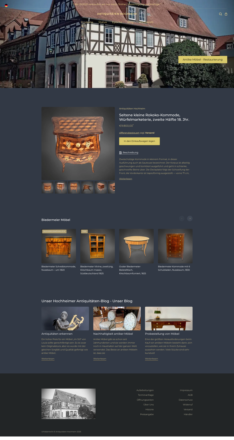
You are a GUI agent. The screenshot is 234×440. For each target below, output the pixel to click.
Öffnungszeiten (145, 400)
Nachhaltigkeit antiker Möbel (113, 333)
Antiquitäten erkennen (57, 333)
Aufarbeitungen (145, 390)
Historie (149, 409)
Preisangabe (147, 414)
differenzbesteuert (129, 133)
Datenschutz (186, 400)
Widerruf (188, 404)
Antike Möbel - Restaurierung (203, 59)
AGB (190, 395)
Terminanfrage (146, 395)
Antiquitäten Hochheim (132, 108)
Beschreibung (130, 152)
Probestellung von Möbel (162, 333)
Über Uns (148, 404)
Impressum (186, 390)
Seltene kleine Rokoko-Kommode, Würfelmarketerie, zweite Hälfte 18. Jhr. (154, 117)
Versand (188, 409)
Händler (188, 414)
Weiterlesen (125, 178)
